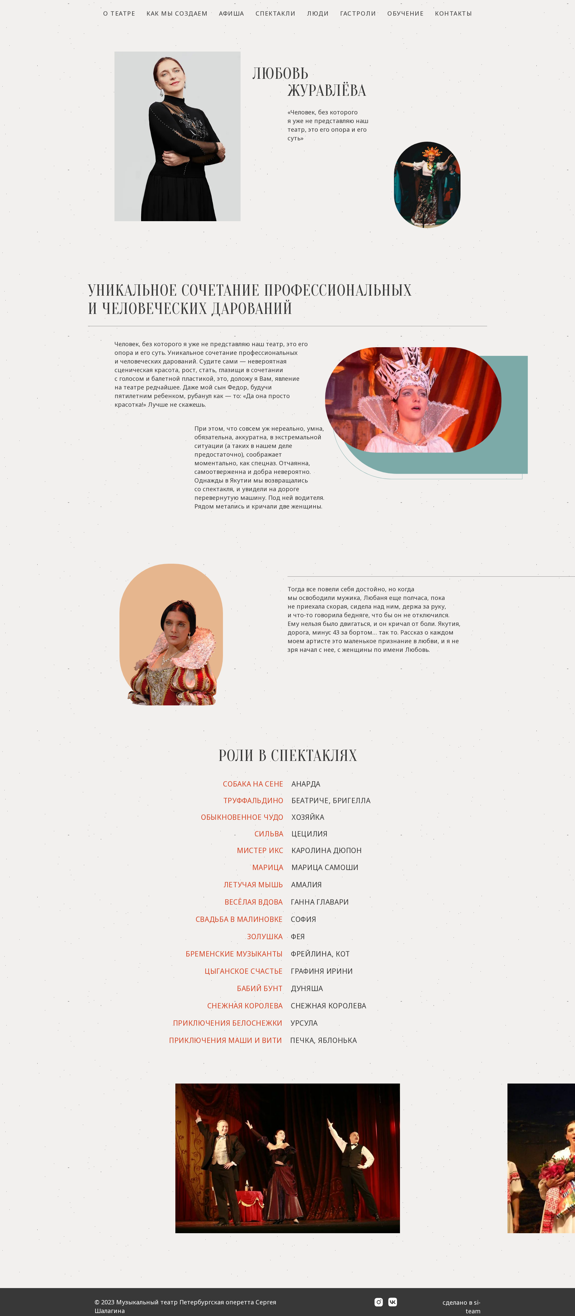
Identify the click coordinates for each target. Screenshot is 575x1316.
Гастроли (358, 13)
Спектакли (276, 13)
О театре (119, 13)
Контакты (453, 13)
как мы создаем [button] (177, 13)
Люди (318, 13)
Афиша (231, 13)
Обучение (405, 13)
